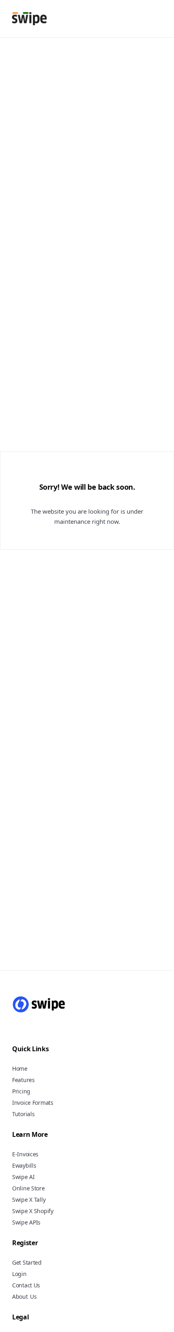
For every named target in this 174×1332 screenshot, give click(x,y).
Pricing (21, 1091)
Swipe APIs (26, 1222)
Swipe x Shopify (32, 1211)
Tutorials (23, 1114)
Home (20, 1068)
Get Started (27, 1262)
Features (23, 1080)
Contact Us (26, 1285)
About (20, 1296)
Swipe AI (23, 1177)
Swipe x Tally (28, 1199)
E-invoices (25, 1154)
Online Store (28, 1188)
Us (33, 1296)
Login (19, 1274)
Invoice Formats (32, 1102)
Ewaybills (24, 1165)
